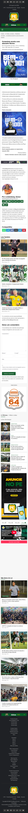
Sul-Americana (14, 780)
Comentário (5, 333)
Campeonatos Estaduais (14, 753)
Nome (4, 353)
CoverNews (10, 806)
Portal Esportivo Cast (11, 7)
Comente (17, 47)
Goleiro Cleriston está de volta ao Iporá (15, 153)
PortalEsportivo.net (15, 801)
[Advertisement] (14, 561)
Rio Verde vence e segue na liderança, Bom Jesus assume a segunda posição (18, 458)
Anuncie (23, 7)
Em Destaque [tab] (6, 419)
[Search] (25, 29)
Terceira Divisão (14, 733)
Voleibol (14, 764)
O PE (4, 7)
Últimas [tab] (5, 415)
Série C (14, 742)
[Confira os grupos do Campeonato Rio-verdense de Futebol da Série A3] (5, 467)
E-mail (17, 353)
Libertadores (14, 777)
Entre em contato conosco (13, 175)
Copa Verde (14, 751)
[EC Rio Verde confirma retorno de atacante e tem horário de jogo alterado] (5, 447)
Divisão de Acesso (14, 444)
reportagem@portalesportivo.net (10, 178)
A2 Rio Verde (14, 723)
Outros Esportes (14, 766)
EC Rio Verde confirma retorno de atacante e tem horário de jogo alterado (17, 448)
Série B (14, 740)
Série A (14, 739)
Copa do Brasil (14, 750)
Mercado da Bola (14, 745)
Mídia (14, 767)
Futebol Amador (14, 718)
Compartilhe (10, 47)
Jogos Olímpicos (14, 759)
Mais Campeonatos (14, 748)
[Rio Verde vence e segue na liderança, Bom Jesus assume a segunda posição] (5, 457)
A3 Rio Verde (13, 465)
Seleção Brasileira (14, 778)
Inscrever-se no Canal (14, 542)
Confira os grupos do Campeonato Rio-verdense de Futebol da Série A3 (18, 468)
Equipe (18, 7)
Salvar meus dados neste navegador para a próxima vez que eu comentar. (13, 368)
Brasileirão (14, 737)
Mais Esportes (14, 758)
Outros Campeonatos (14, 755)
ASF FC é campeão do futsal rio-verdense (12, 626)
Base (14, 734)
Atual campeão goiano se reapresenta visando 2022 (12, 149)
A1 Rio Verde (14, 722)
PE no (3, 522)
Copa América (14, 773)
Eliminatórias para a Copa (14, 775)
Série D (14, 744)
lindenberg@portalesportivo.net (10, 198)
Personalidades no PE (14, 720)
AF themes (17, 806)
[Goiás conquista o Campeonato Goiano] (14, 273)
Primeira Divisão (5, 255)
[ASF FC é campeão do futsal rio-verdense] (5, 436)
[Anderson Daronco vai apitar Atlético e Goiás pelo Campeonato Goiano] (14, 297)
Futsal (12, 435)
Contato (14, 9)
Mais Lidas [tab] (13, 415)
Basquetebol (14, 761)
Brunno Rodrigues (14, 804)
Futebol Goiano (14, 423)
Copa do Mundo (14, 772)
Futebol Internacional (14, 770)
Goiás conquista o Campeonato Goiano (12, 284)
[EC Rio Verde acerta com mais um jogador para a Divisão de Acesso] (14, 248)
